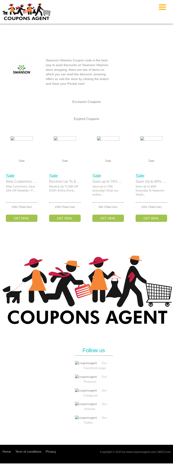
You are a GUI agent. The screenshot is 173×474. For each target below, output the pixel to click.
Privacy (51, 451)
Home (6, 451)
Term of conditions (28, 451)
